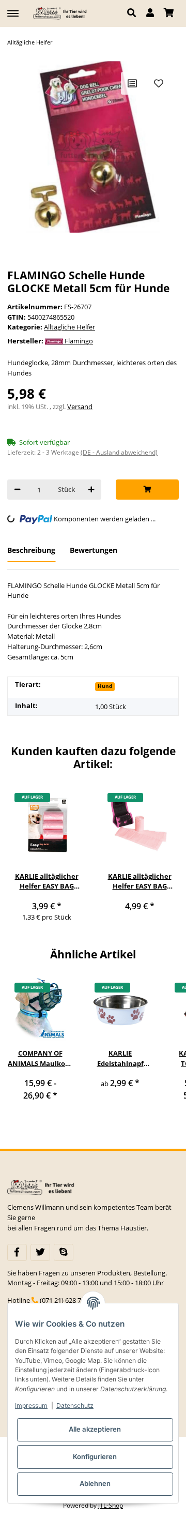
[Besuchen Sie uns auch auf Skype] (63, 1252)
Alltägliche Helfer (69, 327)
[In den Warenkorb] (147, 489)
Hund (105, 685)
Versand (79, 406)
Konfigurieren (95, 1456)
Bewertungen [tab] (93, 550)
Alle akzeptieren (95, 1429)
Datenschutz (75, 1405)
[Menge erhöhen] (91, 489)
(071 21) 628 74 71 (67, 1300)
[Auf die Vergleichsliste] (132, 83)
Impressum (31, 1405)
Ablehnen (95, 1483)
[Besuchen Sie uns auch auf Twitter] (40, 1252)
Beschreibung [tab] (31, 550)
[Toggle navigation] (13, 8)
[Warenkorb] (169, 13)
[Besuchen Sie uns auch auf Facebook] (17, 1252)
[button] (134, 13)
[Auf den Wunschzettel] (158, 83)
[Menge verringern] (17, 489)
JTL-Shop (110, 1505)
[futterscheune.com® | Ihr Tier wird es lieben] (61, 13)
